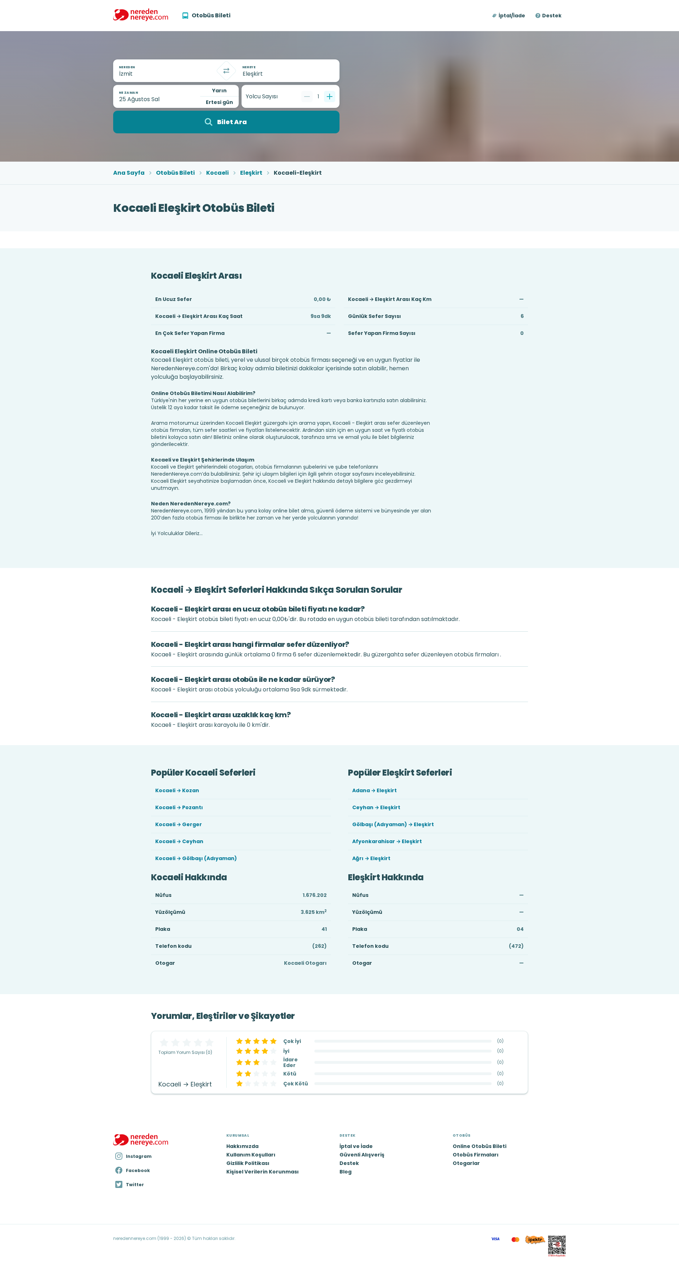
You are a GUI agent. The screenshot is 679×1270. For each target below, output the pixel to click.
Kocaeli (217, 172)
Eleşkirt (251, 172)
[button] (509, 15)
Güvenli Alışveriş (362, 1154)
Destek (552, 15)
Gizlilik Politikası (247, 1163)
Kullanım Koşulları (250, 1154)
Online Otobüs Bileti (479, 1146)
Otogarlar (466, 1163)
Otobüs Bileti (175, 172)
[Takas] (226, 71)
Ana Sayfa (129, 172)
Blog (346, 1171)
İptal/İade (512, 15)
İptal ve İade (356, 1146)
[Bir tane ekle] (329, 96)
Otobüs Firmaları (476, 1154)
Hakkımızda (242, 1146)
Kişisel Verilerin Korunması (262, 1171)
